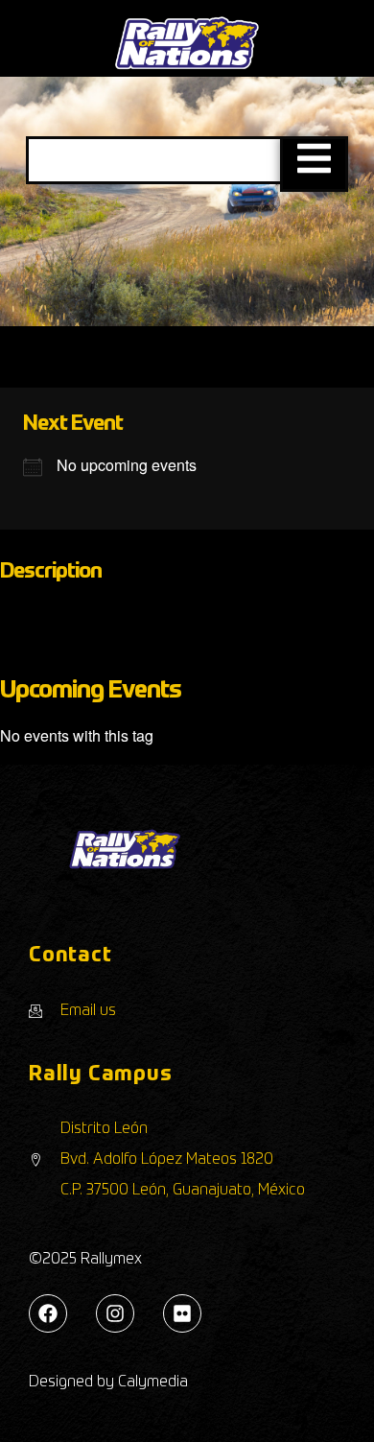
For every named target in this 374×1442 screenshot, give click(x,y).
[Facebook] (48, 1313)
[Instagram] (115, 1313)
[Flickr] (182, 1313)
